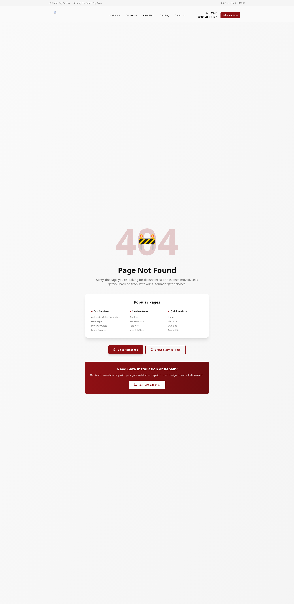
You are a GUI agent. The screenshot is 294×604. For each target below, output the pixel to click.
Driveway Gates (99, 325)
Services (130, 15)
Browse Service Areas (168, 349)
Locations (113, 15)
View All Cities (137, 330)
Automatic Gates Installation (105, 317)
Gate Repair (97, 321)
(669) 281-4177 (207, 16)
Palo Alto (134, 325)
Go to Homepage (128, 349)
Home (171, 317)
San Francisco (137, 321)
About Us (147, 15)
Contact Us (180, 15)
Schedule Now (230, 15)
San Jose (134, 317)
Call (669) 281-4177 (149, 385)
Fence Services (98, 330)
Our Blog (164, 15)
